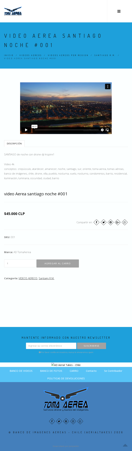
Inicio (9, 55)
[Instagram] (73, 421)
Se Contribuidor (113, 370)
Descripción (14, 143)
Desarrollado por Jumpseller (66, 446)
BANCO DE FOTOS (51, 370)
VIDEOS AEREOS (31, 55)
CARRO (74, 370)
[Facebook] (96, 222)
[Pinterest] (110, 222)
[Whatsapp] (80, 421)
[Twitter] (103, 222)
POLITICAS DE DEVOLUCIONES (66, 378)
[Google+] (118, 222)
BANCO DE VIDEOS (21, 370)
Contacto (91, 370)
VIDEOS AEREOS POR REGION (68, 55)
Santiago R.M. (105, 55)
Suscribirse (91, 345)
